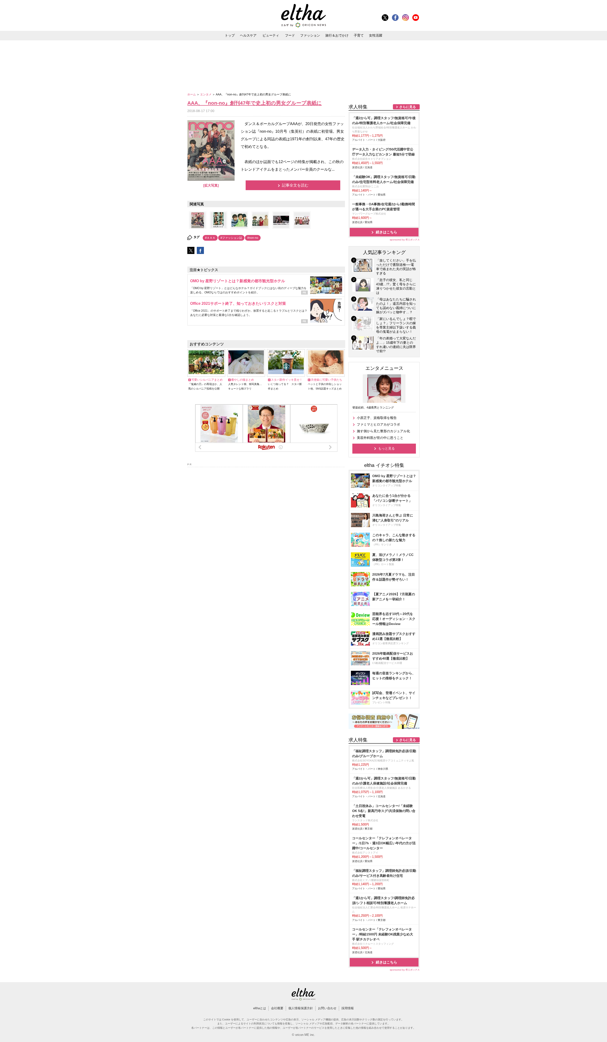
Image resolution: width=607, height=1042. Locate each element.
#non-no (252, 237)
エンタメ (206, 94)
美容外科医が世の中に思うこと (380, 438)
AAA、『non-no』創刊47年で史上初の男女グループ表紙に (254, 103)
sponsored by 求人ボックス (405, 239)
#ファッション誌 (231, 237)
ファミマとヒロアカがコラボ (378, 424)
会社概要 (277, 1008)
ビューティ (270, 35)
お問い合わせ (327, 1008)
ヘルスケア (248, 35)
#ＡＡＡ (210, 237)
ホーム (192, 94)
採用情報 (347, 1008)
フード (290, 35)
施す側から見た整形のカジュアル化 (383, 431)
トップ (230, 35)
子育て (359, 35)
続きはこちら (386, 232)
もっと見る (386, 448)
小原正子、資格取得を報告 (377, 418)
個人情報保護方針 (300, 1008)
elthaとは (259, 1008)
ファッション (310, 35)
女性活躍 (375, 35)
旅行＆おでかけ (337, 35)
